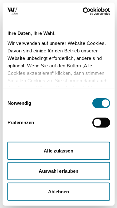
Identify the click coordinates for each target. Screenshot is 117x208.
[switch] (101, 123)
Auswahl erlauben (59, 171)
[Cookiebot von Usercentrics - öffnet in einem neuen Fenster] (83, 11)
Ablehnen (58, 191)
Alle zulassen (58, 150)
